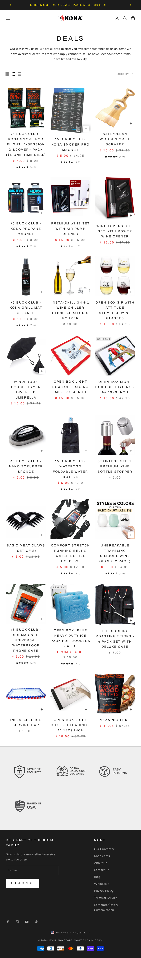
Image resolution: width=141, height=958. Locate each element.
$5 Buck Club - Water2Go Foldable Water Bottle (70, 469)
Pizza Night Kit (115, 720)
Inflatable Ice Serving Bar (25, 722)
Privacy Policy (103, 891)
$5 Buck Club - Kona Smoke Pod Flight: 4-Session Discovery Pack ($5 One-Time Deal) (26, 144)
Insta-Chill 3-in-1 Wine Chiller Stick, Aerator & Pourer (70, 310)
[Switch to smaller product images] (13, 74)
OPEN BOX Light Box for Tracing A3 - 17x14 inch (70, 387)
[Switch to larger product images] (7, 74)
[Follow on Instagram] (17, 922)
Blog (97, 877)
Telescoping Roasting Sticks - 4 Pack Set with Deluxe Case (115, 638)
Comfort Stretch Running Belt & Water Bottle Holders (70, 553)
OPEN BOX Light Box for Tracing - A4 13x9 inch (115, 387)
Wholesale (101, 884)
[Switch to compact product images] (19, 74)
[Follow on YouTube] (27, 922)
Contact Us (101, 870)
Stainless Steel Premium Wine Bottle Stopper (114, 466)
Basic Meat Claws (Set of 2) (26, 548)
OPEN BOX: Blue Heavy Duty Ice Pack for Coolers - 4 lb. (70, 638)
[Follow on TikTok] (36, 922)
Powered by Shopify (88, 940)
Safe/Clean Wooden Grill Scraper (115, 139)
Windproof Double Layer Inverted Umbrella (26, 389)
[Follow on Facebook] (8, 922)
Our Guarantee (104, 849)
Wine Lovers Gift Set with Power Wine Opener (114, 231)
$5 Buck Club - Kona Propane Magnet (25, 229)
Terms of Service (105, 898)
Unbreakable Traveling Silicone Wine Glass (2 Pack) (115, 553)
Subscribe (22, 883)
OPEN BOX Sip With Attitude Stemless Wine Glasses (115, 310)
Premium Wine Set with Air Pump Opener (70, 229)
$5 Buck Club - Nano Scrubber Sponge (26, 466)
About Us (100, 863)
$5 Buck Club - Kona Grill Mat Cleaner (26, 308)
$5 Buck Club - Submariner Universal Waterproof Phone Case (25, 640)
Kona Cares (102, 856)
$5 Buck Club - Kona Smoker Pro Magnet (70, 144)
